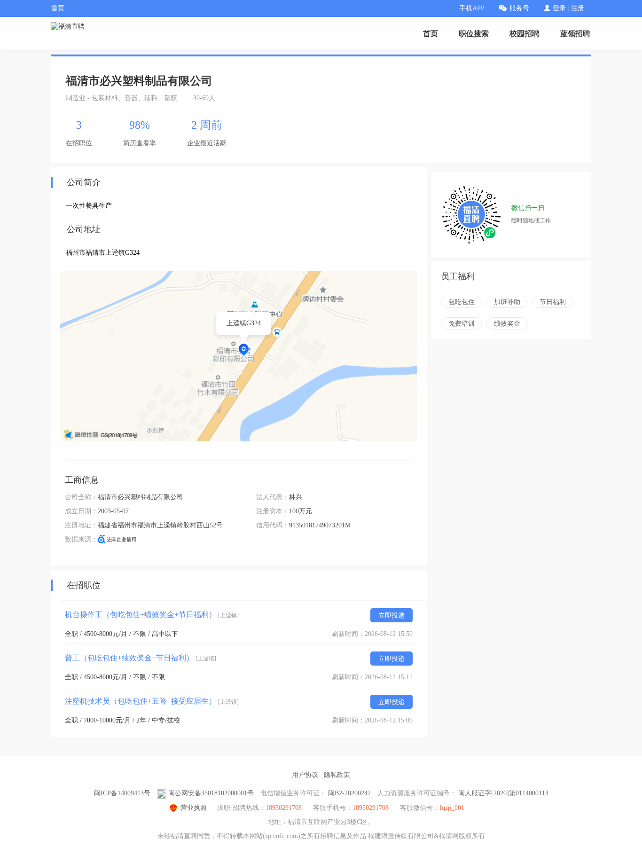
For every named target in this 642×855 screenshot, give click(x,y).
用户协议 (305, 774)
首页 (57, 8)
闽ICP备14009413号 (122, 793)
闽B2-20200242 (349, 793)
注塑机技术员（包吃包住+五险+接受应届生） (152, 701)
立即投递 (391, 615)
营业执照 (193, 807)
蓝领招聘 (575, 34)
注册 (577, 8)
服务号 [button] (519, 8)
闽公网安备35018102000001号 (211, 793)
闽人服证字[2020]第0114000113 (503, 793)
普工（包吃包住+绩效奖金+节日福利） (140, 658)
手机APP (472, 8)
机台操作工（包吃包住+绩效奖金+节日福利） (152, 615)
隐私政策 (337, 774)
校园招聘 (524, 34)
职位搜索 (474, 34)
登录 (559, 8)
